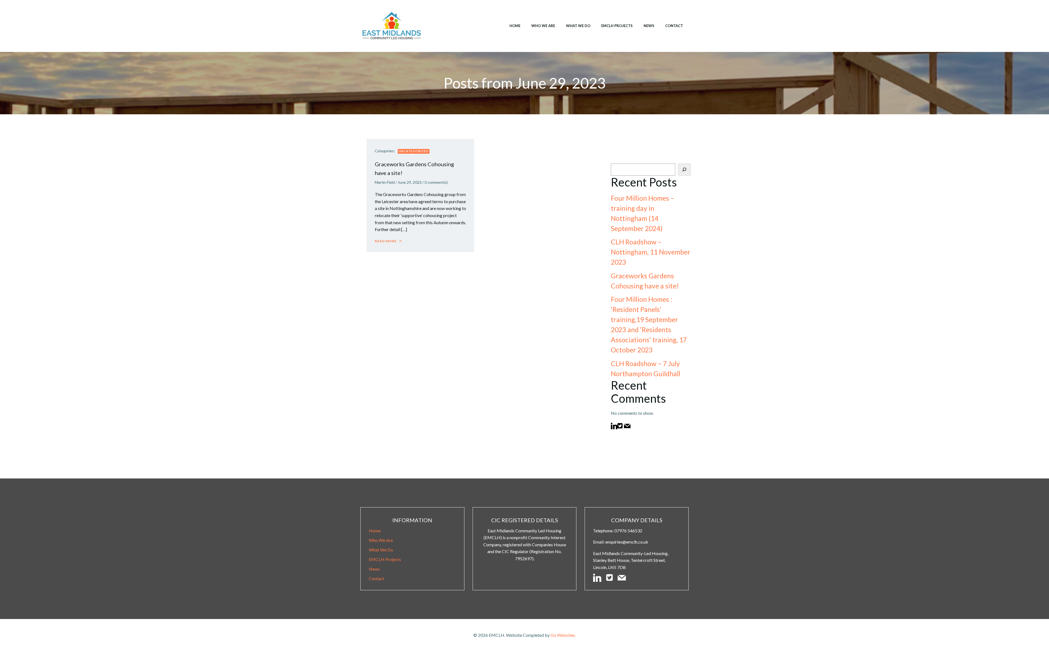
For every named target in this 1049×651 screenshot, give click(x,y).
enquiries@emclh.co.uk (626, 541)
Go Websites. (563, 635)
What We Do (578, 26)
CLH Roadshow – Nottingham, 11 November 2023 (650, 252)
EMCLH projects (617, 26)
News (649, 26)
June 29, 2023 (410, 182)
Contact (674, 26)
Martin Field (385, 182)
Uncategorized (414, 151)
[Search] (684, 170)
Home (514, 26)
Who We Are (543, 26)
